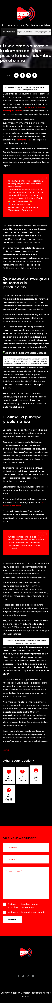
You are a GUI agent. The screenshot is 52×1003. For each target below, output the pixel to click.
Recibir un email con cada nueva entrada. (26, 912)
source (6, 750)
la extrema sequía (24, 139)
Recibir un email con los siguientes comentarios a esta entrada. (23, 905)
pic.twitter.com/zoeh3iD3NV (21, 204)
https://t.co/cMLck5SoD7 (20, 201)
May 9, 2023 (27, 210)
